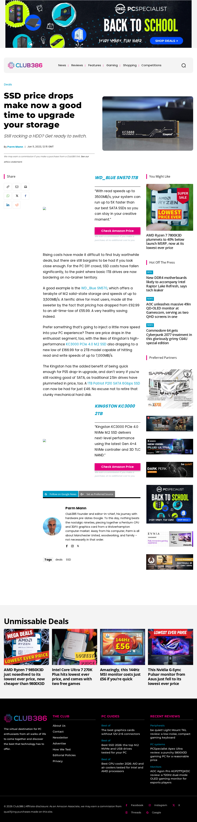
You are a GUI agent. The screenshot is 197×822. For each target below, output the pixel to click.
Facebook (137, 805)
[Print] (25, 187)
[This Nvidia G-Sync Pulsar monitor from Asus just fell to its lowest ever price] (170, 647)
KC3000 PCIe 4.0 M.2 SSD (86, 344)
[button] (183, 65)
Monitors (155, 766)
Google (156, 812)
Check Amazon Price (117, 231)
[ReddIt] (16, 205)
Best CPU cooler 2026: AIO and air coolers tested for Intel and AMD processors (122, 767)
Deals (8, 84)
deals (59, 560)
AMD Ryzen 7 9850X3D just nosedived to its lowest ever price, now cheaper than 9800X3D (24, 676)
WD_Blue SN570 (94, 288)
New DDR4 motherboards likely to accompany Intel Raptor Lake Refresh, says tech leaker (166, 283)
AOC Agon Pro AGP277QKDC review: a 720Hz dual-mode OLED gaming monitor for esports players (170, 776)
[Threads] (126, 813)
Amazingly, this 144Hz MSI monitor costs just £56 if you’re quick (120, 674)
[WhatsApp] (8, 196)
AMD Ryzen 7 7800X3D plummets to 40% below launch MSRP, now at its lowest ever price (165, 241)
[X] (16, 196)
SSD (68, 560)
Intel (149, 272)
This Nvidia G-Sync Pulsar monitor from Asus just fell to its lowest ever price (166, 676)
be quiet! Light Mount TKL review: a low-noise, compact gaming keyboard (170, 733)
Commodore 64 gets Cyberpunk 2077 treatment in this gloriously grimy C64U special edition (169, 336)
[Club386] (25, 65)
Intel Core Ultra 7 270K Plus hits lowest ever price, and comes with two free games (72, 676)
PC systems (157, 744)
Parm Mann (15, 147)
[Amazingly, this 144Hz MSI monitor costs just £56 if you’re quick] (122, 647)
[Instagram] (72, 545)
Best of (105, 725)
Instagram (160, 805)
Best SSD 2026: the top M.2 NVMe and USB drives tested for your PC (120, 748)
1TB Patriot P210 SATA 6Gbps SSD (114, 383)
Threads (136, 812)
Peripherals (157, 725)
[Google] (147, 813)
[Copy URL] (8, 187)
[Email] (16, 187)
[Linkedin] (8, 205)
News (150, 298)
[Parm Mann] (52, 526)
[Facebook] (25, 196)
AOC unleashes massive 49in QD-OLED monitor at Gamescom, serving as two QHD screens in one (168, 310)
